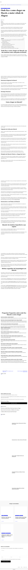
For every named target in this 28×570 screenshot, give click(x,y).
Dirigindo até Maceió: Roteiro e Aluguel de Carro (8, 44)
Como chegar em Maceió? (5, 42)
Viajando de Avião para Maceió (6, 43)
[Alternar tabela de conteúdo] (23, 38)
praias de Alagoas (17, 199)
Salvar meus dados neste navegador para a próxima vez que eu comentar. (11, 559)
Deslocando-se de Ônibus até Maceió (7, 45)
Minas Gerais (21, 515)
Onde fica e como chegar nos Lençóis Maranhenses (6, 518)
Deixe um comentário (3, 22)
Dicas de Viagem (5, 8)
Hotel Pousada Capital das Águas (11, 285)
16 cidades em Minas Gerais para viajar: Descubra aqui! (8, 411)
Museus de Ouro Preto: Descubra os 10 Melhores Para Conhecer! (10, 409)
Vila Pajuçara (9, 278)
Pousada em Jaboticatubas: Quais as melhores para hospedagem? (20, 518)
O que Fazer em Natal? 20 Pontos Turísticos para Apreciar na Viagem (10, 408)
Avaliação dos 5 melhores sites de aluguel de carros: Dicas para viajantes (6, 535)
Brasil (2, 8)
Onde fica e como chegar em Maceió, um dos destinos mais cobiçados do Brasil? (12, 39)
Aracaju (8, 194)
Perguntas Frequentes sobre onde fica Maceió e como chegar (9, 48)
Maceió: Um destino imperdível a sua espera (7, 46)
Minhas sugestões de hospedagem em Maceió (7, 47)
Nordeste (9, 8)
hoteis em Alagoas (10, 287)
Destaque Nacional (4, 41)
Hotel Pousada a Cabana (12, 281)
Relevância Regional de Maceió (6, 40)
